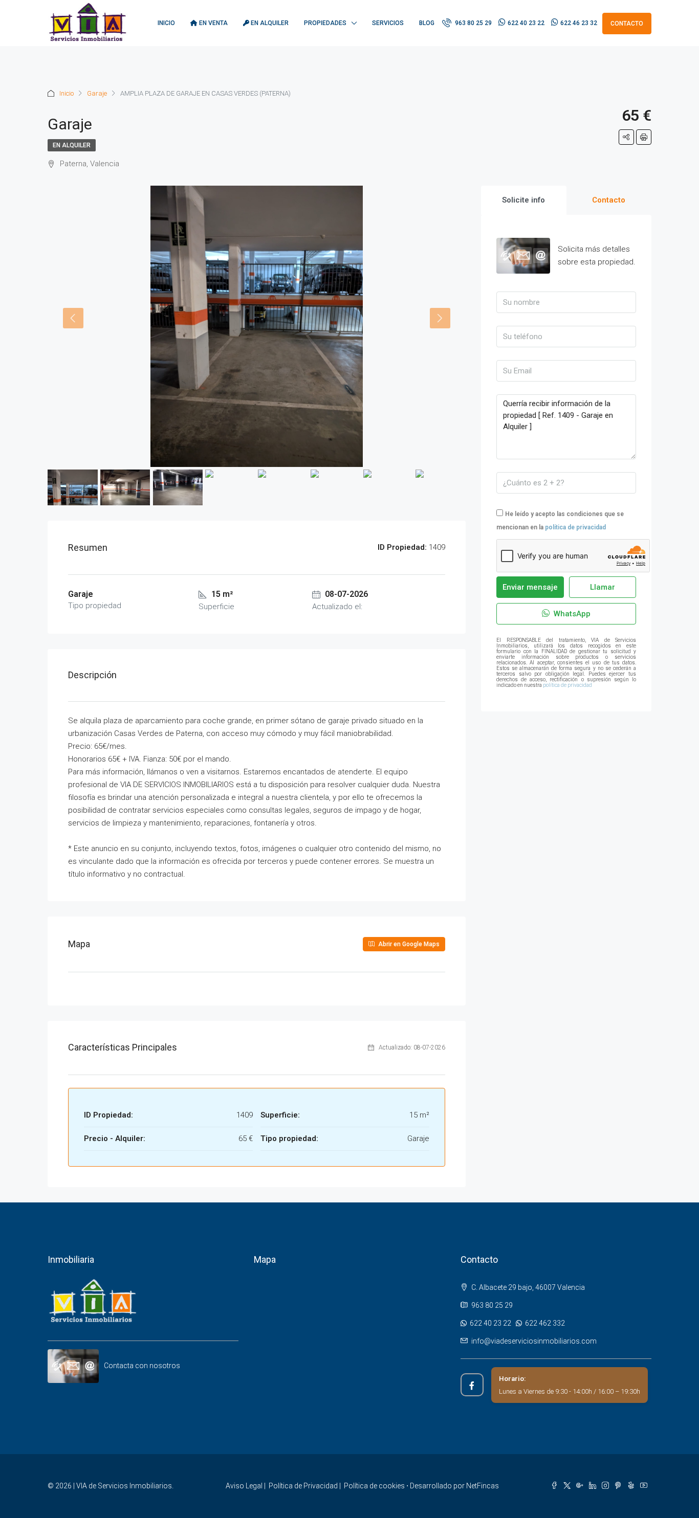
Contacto (626, 23)
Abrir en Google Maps (408, 944)
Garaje (97, 93)
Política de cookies (374, 1486)
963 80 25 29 (472, 23)
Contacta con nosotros (142, 1365)
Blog (426, 23)
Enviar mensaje (530, 587)
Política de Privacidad (303, 1486)
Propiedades (325, 23)
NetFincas (482, 1486)
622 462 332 (543, 1323)
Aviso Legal (244, 1486)
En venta (213, 23)
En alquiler (269, 23)
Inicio (166, 23)
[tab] (523, 200)
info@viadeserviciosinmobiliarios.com (534, 1341)
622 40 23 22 (526, 23)
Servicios (388, 23)
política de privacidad (575, 527)
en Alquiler (72, 145)
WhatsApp (571, 613)
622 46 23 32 (578, 23)
